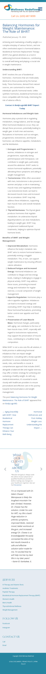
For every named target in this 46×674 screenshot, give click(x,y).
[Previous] (5, 468)
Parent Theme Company (22, 8)
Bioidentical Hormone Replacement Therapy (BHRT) (21, 595)
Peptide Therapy (9, 592)
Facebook (6, 623)
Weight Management (10, 610)
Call (4, 642)
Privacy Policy (27, 661)
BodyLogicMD (11, 403)
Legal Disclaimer (15, 661)
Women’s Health (8, 599)
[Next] (41, 468)
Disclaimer (17, 485)
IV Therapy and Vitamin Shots (13, 585)
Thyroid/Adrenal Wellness (12, 606)
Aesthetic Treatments (10, 588)
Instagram (6, 627)
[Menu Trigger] (40, 8)
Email (4, 645)
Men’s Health (7, 603)
